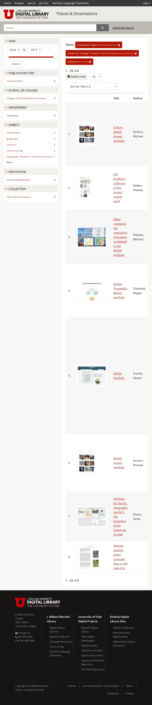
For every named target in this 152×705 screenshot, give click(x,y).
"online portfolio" (97, 44)
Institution (17, 172)
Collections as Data (91, 650)
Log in (146, 3)
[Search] (102, 27)
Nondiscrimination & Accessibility (101, 686)
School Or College (23, 90)
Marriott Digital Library (89, 629)
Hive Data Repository (93, 669)
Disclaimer (113, 693)
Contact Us (24, 633)
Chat (45, 3)
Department (18, 107)
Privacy (72, 686)
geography (12, 138)
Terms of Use (57, 646)
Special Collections (60, 636)
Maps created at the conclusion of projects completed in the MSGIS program (120, 237)
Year (12, 41)
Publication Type (21, 73)
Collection (17, 189)
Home (7, 3)
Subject (14, 125)
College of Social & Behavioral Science (26, 98)
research (11, 144)
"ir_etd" (78, 61)
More (9, 162)
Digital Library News (92, 655)
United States (14, 132)
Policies (130, 693)
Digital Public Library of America (124, 643)
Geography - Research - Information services (30, 156)
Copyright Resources (61, 641)
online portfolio (14, 81)
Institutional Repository (18, 179)
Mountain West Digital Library (121, 634)
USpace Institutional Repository (92, 662)
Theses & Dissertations (76, 13)
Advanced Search (123, 28)
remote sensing (15, 150)
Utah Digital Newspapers (88, 638)
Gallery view (78, 76)
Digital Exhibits (89, 645)
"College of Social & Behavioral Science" (101, 53)
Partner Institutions (124, 627)
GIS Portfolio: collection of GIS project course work (119, 187)
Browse (19, 3)
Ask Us (31, 3)
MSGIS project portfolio (119, 462)
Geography (12, 115)
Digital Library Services (57, 629)
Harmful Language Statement (70, 3)
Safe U (129, 686)
